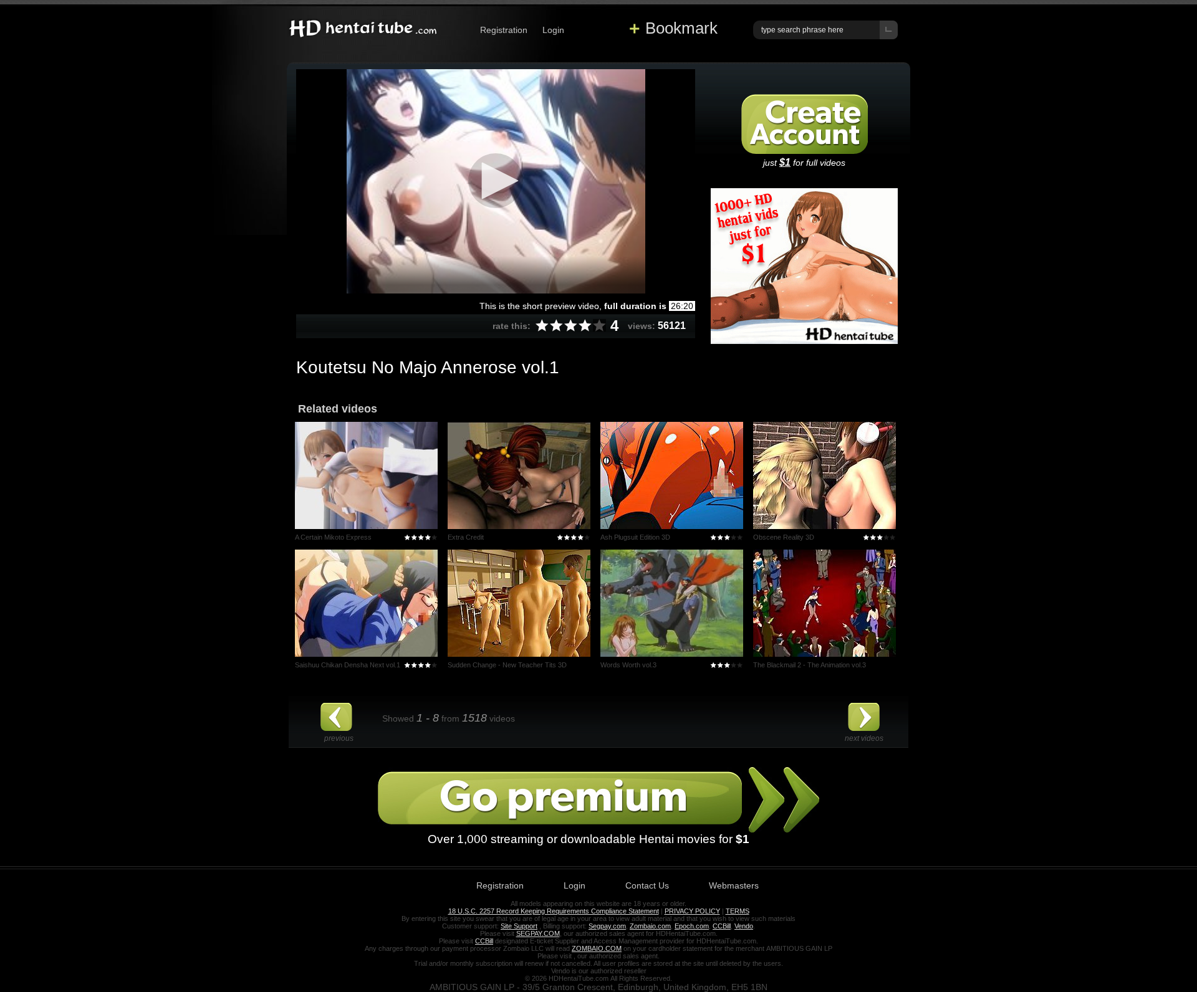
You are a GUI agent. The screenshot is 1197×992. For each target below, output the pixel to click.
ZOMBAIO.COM (597, 948)
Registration (503, 30)
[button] (495, 180)
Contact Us (647, 885)
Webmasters (734, 885)
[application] (495, 181)
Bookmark (681, 28)
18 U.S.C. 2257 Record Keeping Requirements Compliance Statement (553, 911)
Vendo (743, 926)
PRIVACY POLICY (692, 911)
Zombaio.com (650, 926)
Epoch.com (692, 926)
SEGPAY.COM (538, 933)
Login (553, 30)
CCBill (722, 926)
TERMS (737, 911)
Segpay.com (607, 926)
